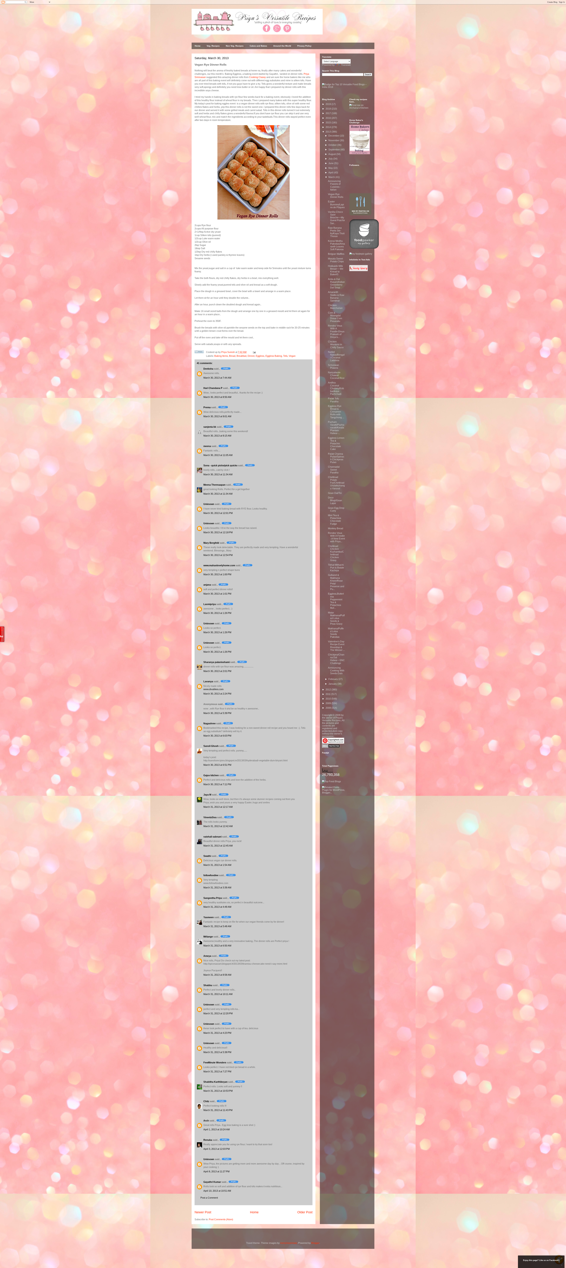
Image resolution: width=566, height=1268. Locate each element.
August (332, 154)
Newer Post (203, 1212)
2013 (328, 131)
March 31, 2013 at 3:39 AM (217, 887)
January (332, 684)
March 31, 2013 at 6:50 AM (217, 945)
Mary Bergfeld (211, 543)
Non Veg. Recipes (234, 46)
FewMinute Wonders (214, 1062)
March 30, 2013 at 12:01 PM (218, 513)
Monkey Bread (335, 528)
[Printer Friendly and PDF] (199, 352)
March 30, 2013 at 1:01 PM (217, 593)
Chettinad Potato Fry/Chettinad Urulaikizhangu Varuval (336, 483)
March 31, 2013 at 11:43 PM (217, 1110)
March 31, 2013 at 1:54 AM (217, 865)
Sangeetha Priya (212, 898)
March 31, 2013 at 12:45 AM (218, 845)
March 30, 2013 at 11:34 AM (217, 474)
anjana (207, 585)
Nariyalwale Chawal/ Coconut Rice (336, 375)
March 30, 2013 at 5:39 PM (217, 713)
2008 (328, 708)
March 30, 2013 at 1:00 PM (217, 574)
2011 (328, 694)
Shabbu (207, 985)
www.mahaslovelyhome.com (219, 565)
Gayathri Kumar (212, 1182)
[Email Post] (254, 352)
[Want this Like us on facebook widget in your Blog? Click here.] (562, 1265)
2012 (328, 689)
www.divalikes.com (213, 689)
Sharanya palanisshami (216, 662)
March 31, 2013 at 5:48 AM (217, 926)
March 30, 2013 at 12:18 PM (218, 532)
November (334, 140)
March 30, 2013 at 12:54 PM (218, 555)
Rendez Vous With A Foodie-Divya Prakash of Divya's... (336, 331)
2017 (328, 113)
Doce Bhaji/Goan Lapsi (335, 500)
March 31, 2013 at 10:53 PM (218, 1091)
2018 (328, 108)
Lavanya (208, 681)
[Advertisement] (344, 812)
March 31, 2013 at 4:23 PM (217, 1033)
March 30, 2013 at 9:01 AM (217, 416)
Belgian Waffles (336, 254)
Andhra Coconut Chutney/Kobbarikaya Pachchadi (336, 388)
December (334, 135)
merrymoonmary (288, 1243)
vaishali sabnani (212, 836)
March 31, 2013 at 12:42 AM (218, 826)
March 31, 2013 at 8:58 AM (217, 975)
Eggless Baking (273, 356)
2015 (328, 122)
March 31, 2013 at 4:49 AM (217, 907)
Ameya (207, 956)
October (332, 145)
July (330, 158)
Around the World (282, 46)
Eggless (260, 356)
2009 (328, 703)
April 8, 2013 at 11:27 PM (216, 1171)
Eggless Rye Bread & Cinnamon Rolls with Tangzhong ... (336, 412)
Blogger (315, 1243)
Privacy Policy (304, 46)
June (331, 163)
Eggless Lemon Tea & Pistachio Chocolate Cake (336, 444)
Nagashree (209, 723)
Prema (207, 407)
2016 (328, 118)
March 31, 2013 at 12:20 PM (218, 1013)
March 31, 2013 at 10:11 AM (217, 994)
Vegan (292, 356)
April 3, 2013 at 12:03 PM (216, 1149)
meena (207, 446)
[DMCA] (331, 747)
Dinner (251, 356)
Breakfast (241, 356)
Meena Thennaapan (214, 485)
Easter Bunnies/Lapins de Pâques (336, 204)
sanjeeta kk (209, 427)
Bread (232, 356)
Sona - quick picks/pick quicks (220, 465)
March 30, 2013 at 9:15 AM (217, 435)
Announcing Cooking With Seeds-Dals (336, 671)
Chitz (206, 1101)
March (331, 177)
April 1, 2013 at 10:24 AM (216, 1129)
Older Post (304, 1212)
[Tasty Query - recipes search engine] (358, 270)
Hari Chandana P (212, 388)
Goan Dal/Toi (335, 493)
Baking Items (221, 356)
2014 (328, 127)
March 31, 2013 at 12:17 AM (218, 807)
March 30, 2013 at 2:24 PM (217, 693)
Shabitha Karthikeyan (215, 1082)
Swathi (207, 856)
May (330, 168)
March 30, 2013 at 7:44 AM (217, 378)
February (333, 679)
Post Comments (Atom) (221, 1219)
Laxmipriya (209, 604)
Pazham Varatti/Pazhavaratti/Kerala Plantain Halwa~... (336, 428)
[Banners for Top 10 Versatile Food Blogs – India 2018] (347, 87)
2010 (328, 698)
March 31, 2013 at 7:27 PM (217, 1071)
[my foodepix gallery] (360, 254)
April (331, 172)
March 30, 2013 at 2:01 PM (217, 671)
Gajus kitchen (211, 775)
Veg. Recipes (213, 46)
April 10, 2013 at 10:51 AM (217, 1191)
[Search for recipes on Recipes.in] (331, 781)
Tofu (285, 356)
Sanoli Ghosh (211, 746)
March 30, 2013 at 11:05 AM (217, 455)
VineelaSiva (210, 817)
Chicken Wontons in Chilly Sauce (336, 344)
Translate (346, 65)
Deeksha (208, 369)
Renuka (207, 1140)
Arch (206, 1120)
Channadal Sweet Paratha (334, 470)
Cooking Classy (257, 77)
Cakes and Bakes (258, 46)
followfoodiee (210, 875)
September (334, 149)
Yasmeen (208, 917)
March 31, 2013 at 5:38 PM (217, 1052)
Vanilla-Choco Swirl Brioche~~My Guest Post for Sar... (336, 218)
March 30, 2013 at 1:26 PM (217, 613)
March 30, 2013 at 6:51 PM (217, 765)
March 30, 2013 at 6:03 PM (217, 735)
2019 (328, 104)
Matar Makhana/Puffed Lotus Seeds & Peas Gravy (336, 618)
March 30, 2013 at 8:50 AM (217, 397)
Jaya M (207, 794)
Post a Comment (209, 1197)
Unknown (208, 504)
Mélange (208, 936)
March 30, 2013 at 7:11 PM (217, 784)
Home (197, 46)
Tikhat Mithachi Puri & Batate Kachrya (336, 568)
